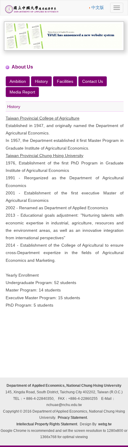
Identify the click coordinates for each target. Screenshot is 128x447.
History (41, 81)
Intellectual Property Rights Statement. (47, 424)
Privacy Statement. (73, 418)
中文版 (97, 7)
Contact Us (92, 81)
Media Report (22, 92)
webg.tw (105, 424)
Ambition (18, 81)
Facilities (65, 81)
